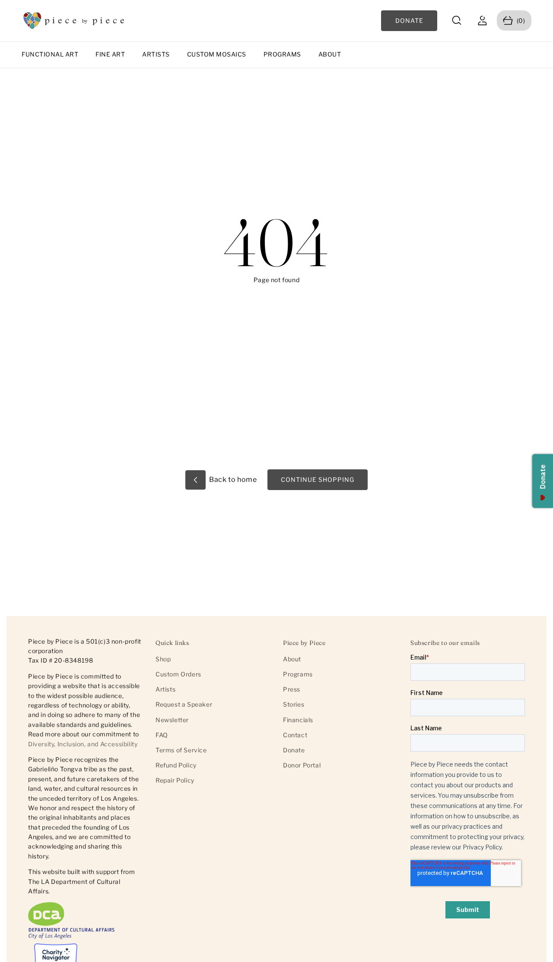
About (329, 54)
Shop (163, 659)
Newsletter (172, 719)
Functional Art (50, 54)
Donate (294, 750)
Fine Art (110, 54)
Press (291, 689)
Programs (282, 54)
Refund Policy (176, 765)
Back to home (232, 479)
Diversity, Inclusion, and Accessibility (82, 744)
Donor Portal (302, 765)
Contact (295, 735)
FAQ (162, 735)
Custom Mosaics (216, 54)
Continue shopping (317, 479)
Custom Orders (178, 674)
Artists (156, 54)
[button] (457, 20)
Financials (298, 719)
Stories (293, 704)
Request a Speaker (184, 704)
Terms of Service (181, 750)
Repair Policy (175, 780)
